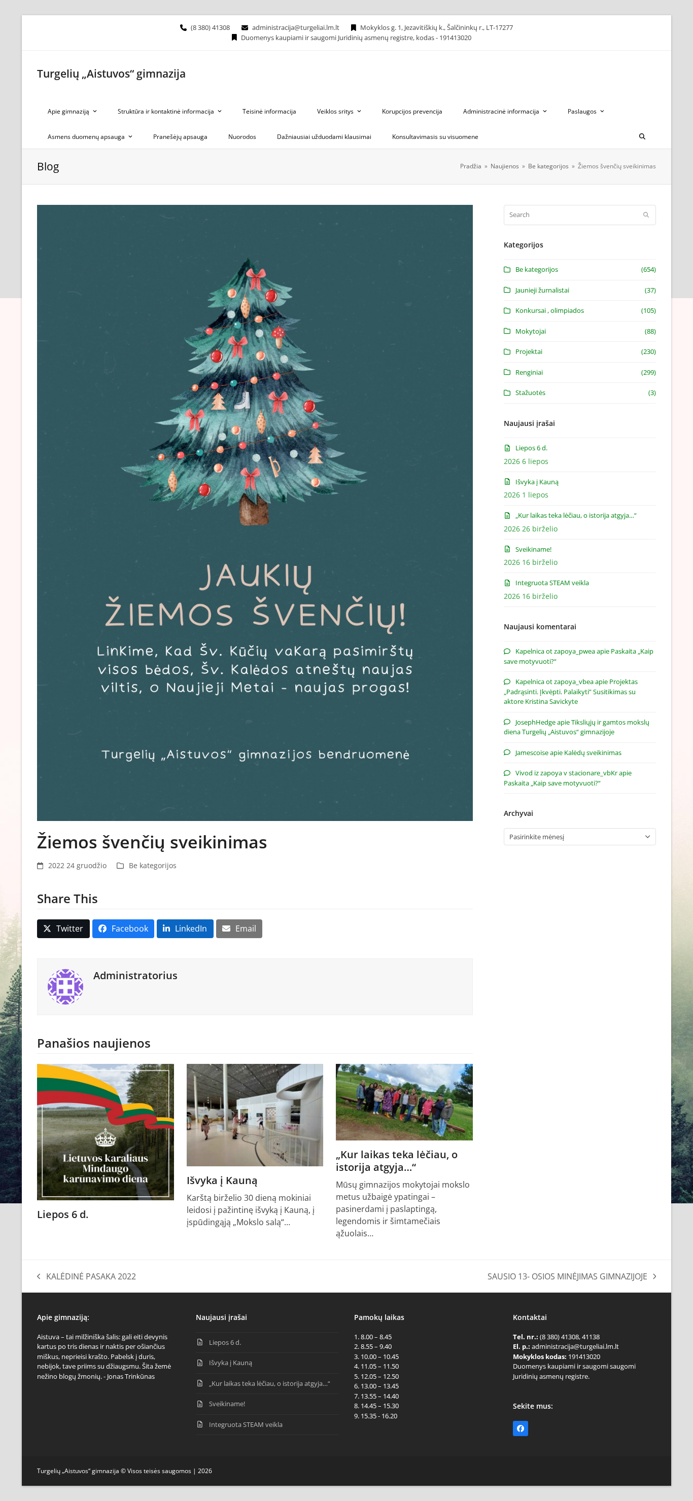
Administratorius (135, 975)
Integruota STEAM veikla (552, 582)
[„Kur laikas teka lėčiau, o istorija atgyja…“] (404, 1101)
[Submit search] (646, 215)
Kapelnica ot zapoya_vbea (554, 681)
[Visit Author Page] (65, 985)
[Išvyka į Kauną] (255, 1114)
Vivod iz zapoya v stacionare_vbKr (566, 772)
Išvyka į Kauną (222, 1180)
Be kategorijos (153, 865)
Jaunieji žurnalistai (542, 290)
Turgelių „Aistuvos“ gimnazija (111, 73)
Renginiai (529, 372)
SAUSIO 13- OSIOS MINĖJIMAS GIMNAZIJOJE (567, 1276)
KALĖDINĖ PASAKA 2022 (86, 1276)
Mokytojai (530, 331)
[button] (642, 136)
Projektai (528, 351)
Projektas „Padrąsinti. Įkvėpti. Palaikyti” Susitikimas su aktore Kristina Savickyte (571, 691)
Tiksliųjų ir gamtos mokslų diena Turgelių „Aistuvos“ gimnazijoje (576, 727)
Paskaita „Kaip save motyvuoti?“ (552, 783)
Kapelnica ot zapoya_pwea (555, 651)
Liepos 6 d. (62, 1214)
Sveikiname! (533, 549)
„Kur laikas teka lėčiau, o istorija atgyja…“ (397, 1161)
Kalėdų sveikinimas (592, 752)
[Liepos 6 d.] (105, 1131)
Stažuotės (530, 392)
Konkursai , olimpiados (549, 310)
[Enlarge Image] (255, 512)
